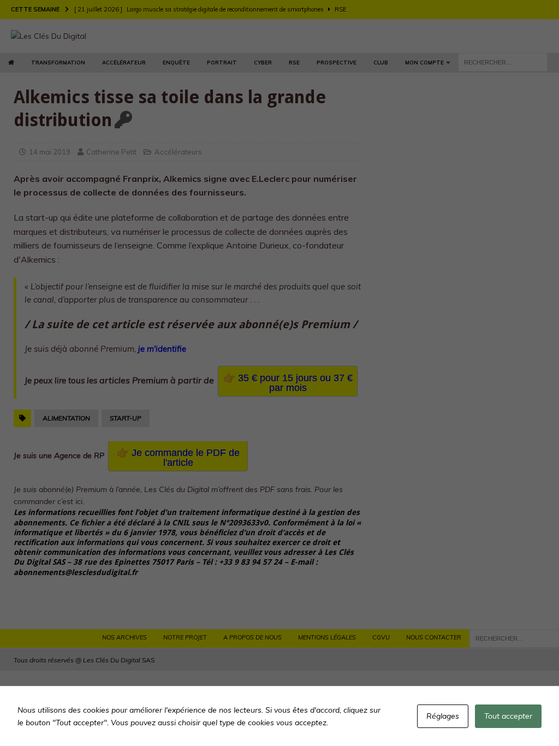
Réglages (442, 716)
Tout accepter (508, 716)
